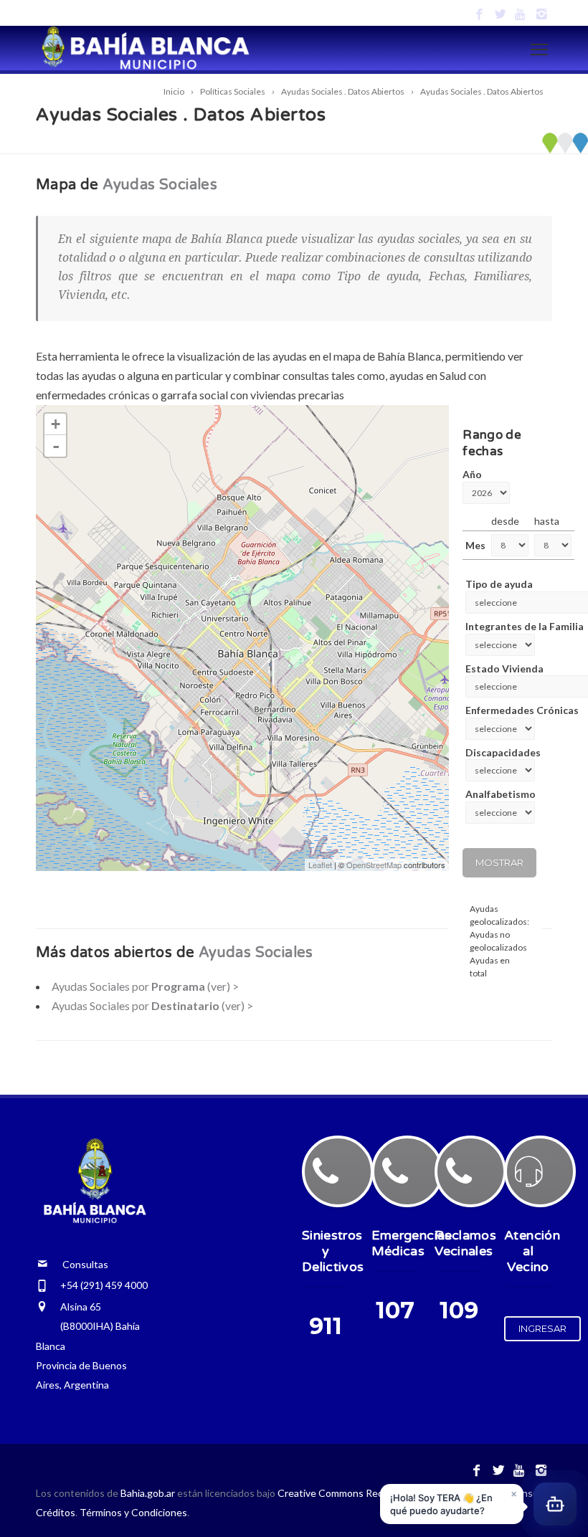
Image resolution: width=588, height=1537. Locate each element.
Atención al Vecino (532, 1251)
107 (395, 1310)
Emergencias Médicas (411, 1243)
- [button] (56, 446)
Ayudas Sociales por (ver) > (145, 986)
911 (325, 1326)
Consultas (77, 1264)
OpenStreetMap (374, 864)
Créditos (55, 1512)
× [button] (514, 1491)
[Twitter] (500, 15)
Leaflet (320, 864)
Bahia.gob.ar (148, 1493)
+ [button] (55, 424)
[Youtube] (521, 15)
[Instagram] (541, 15)
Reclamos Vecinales (465, 1243)
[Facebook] (479, 15)
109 (459, 1310)
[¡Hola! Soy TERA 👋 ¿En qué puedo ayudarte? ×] (555, 1503)
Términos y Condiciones (133, 1512)
